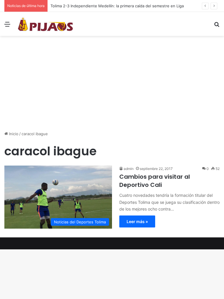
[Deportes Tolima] (45, 24)
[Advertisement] (112, 85)
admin (129, 168)
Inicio (13, 133)
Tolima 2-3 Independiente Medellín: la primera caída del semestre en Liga (117, 6)
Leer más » (137, 221)
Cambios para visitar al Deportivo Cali (154, 181)
